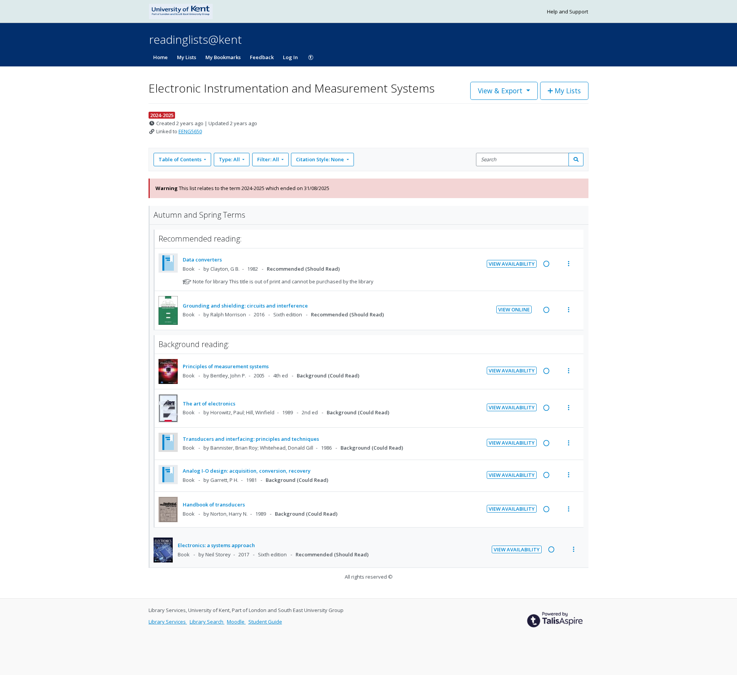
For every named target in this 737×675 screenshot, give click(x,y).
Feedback (262, 57)
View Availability (512, 263)
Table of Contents (180, 159)
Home (160, 57)
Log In (290, 57)
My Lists (186, 57)
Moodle (236, 621)
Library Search (207, 621)
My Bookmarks (223, 57)
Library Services (168, 621)
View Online (514, 309)
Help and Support (567, 11)
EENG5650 (190, 131)
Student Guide (265, 621)
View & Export (500, 90)
